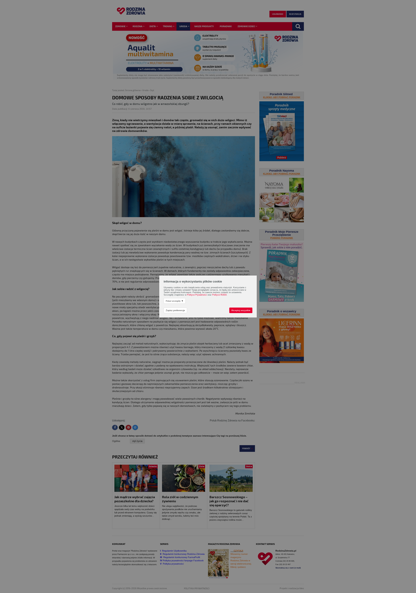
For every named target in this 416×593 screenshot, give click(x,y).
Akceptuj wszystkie (240, 310)
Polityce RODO (219, 295)
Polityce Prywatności (197, 295)
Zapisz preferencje (175, 310)
